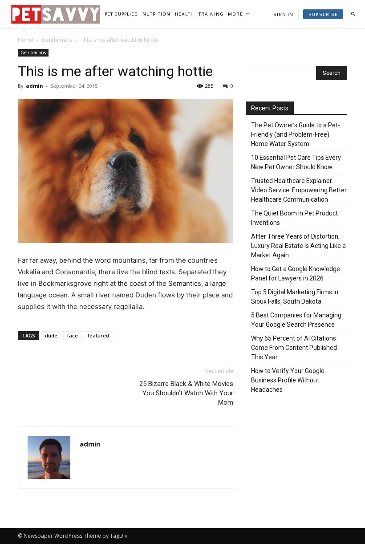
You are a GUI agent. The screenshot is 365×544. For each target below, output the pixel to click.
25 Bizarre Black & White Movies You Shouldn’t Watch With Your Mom (186, 393)
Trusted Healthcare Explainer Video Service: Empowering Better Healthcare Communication (299, 190)
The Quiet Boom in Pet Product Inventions (294, 218)
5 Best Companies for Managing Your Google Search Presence (296, 320)
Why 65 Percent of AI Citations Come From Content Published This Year (294, 348)
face (72, 335)
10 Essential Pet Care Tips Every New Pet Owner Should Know (296, 162)
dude (51, 335)
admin (34, 85)
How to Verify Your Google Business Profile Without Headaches (287, 380)
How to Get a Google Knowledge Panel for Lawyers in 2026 (295, 273)
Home (25, 40)
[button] (353, 14)
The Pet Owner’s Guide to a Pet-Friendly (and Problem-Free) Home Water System (295, 134)
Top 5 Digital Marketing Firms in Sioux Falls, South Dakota (294, 296)
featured (98, 335)
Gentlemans (57, 40)
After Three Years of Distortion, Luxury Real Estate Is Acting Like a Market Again (298, 246)
